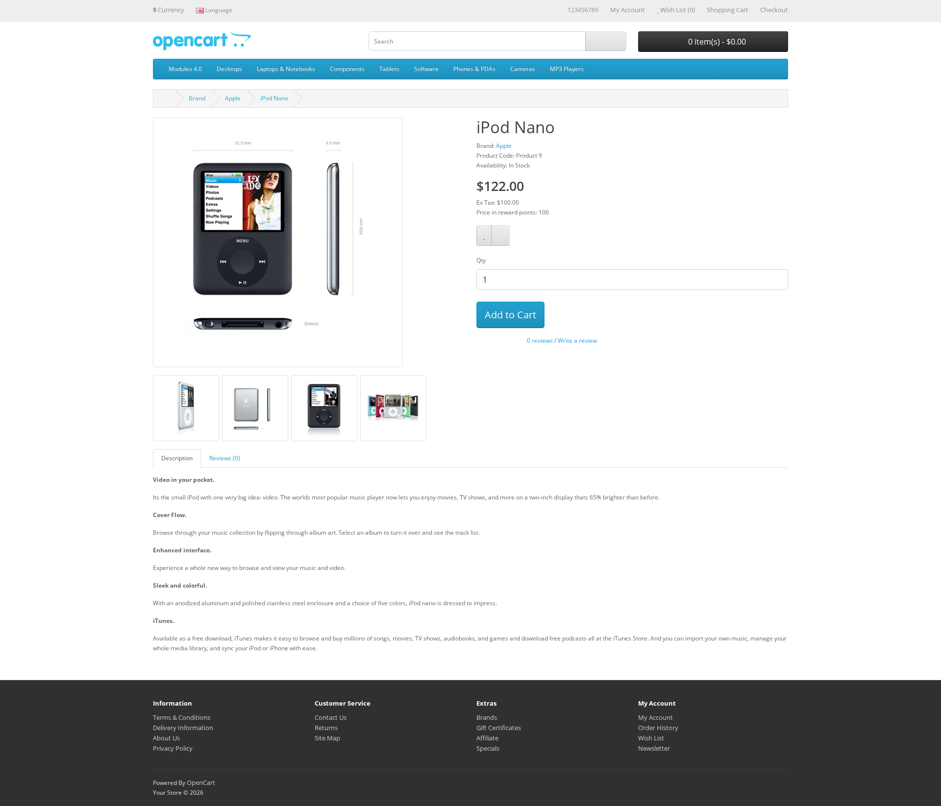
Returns (326, 727)
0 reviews (540, 340)
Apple (233, 98)
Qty (481, 260)
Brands (486, 717)
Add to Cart (510, 314)
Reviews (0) (224, 458)
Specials (487, 748)
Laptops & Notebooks (286, 69)
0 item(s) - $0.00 (716, 41)
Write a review (577, 340)
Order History (658, 727)
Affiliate (487, 738)
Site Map (327, 738)
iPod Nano (274, 98)
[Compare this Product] (500, 235)
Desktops (229, 69)
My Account (655, 717)
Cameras (522, 69)
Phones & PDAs (474, 69)
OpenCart (201, 782)
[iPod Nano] (278, 245)
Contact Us (331, 717)
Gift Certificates (498, 727)
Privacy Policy (173, 748)
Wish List (651, 738)
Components (347, 69)
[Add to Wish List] (484, 235)
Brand (197, 98)
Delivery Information (183, 727)
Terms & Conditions (181, 717)
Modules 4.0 (185, 69)
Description (177, 458)
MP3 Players (567, 69)
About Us (166, 738)
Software (426, 69)
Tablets (389, 69)
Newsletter (654, 748)
